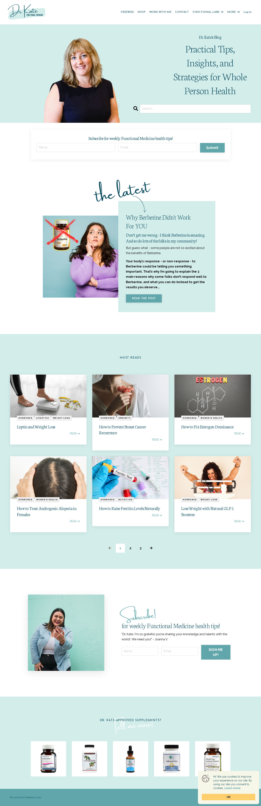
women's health (211, 418)
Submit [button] (212, 148)
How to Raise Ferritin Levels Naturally (129, 508)
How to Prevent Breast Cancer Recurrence (122, 429)
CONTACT (182, 12)
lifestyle (42, 418)
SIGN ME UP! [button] (216, 652)
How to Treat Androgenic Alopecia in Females (46, 511)
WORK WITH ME (160, 12)
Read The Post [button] (144, 298)
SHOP (141, 12)
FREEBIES (127, 12)
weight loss (61, 418)
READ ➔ (75, 433)
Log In (247, 12)
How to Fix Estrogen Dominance (207, 426)
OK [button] (228, 797)
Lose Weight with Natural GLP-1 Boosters (207, 511)
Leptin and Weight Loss (36, 426)
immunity (124, 418)
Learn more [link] (232, 788)
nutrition (125, 500)
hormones (25, 418)
